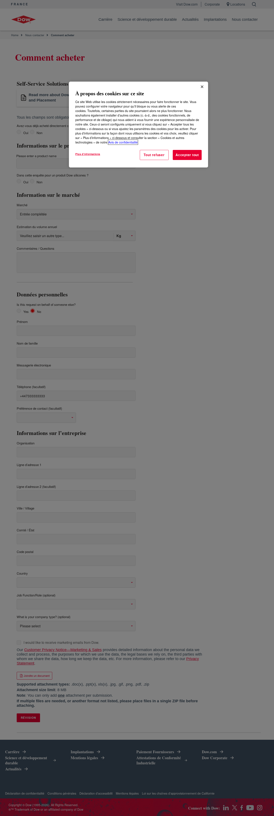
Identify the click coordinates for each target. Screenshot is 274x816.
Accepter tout (187, 154)
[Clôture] (202, 86)
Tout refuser (154, 154)
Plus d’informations (87, 154)
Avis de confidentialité (123, 142)
